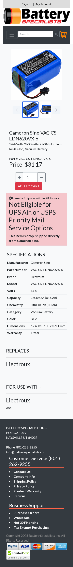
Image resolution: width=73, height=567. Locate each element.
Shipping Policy (25, 481)
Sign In (26, 4)
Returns (20, 496)
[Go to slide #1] (30, 109)
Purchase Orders (26, 513)
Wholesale (22, 518)
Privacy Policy (24, 486)
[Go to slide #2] (48, 109)
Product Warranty (27, 491)
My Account (43, 4)
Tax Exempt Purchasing (31, 527)
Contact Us (22, 471)
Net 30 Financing (26, 522)
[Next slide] (56, 74)
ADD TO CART (29, 186)
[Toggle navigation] (12, 35)
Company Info (24, 476)
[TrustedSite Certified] (18, 555)
